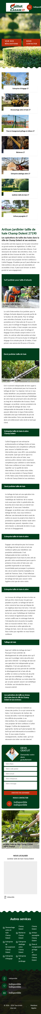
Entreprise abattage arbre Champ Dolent (22, 947)
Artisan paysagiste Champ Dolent (35, 937)
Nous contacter (31, 42)
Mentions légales (34, 1007)
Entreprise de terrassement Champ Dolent (8, 947)
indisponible (20, 802)
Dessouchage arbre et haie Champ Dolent (8, 933)
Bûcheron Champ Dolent (22, 935)
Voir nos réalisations (11, 42)
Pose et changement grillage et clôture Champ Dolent (35, 952)
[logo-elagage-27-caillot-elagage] (16, 7)
